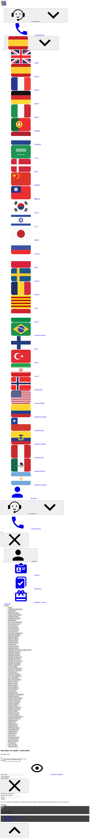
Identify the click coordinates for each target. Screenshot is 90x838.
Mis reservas (37, 588)
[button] (35, 15)
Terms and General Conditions (12, 818)
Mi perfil (36, 575)
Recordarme (6, 776)
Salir (9, 604)
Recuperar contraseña (57, 774)
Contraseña (4, 774)
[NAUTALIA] (13, 6)
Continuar (3, 805)
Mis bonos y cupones (40, 602)
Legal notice (7, 816)
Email (2, 760)
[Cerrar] (14, 786)
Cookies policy (8, 821)
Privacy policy (8, 819)
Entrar (6, 604)
